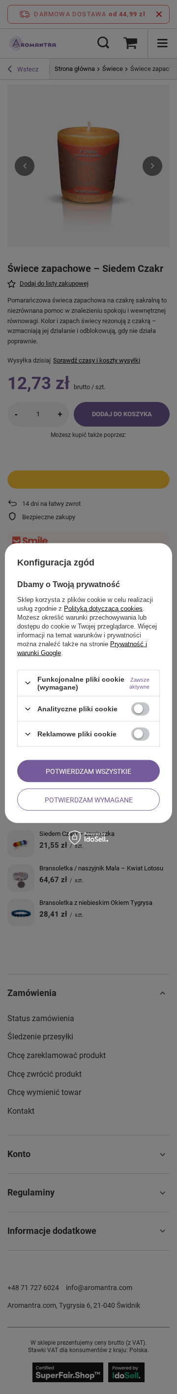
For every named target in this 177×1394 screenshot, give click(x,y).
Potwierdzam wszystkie (88, 771)
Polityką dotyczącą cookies (103, 608)
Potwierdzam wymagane (89, 799)
